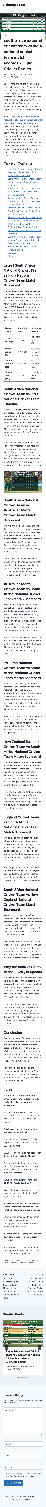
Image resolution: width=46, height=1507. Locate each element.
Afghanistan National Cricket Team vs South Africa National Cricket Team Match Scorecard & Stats (12, 1286)
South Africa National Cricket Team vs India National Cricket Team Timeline (24, 182)
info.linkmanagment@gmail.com (18, 74)
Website (9, 1467)
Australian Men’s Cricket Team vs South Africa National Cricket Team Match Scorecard (24, 201)
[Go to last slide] (6, 1347)
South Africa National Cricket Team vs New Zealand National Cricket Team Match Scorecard (24, 240)
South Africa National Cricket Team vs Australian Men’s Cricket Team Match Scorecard (24, 191)
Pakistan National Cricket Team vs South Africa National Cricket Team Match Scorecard (24, 211)
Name (8, 1444)
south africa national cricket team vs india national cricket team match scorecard (23, 120)
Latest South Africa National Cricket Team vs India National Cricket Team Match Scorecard (25, 172)
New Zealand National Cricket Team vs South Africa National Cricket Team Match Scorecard (25, 220)
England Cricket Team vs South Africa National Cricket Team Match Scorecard (24, 230)
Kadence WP (28, 1500)
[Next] (39, 1347)
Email (8, 1456)
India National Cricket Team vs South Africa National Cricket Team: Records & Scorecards (35, 1284)
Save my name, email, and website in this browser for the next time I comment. (24, 1475)
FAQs (10, 256)
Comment (10, 1410)
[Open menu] (41, 5)
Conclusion (13, 253)
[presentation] (23, 1333)
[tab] (18, 1377)
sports (7, 36)
